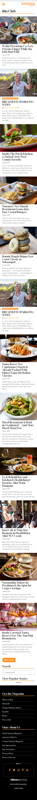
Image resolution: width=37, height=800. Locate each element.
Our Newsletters (8, 749)
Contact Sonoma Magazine (12, 741)
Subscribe (6, 703)
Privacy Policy (7, 753)
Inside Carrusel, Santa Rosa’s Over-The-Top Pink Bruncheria (17, 635)
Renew (4, 715)
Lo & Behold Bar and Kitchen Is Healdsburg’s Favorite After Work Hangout (16, 481)
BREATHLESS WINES (11, 108)
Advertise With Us (9, 737)
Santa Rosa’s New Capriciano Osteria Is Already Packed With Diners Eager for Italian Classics (16, 370)
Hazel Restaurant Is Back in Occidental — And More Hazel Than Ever (18, 425)
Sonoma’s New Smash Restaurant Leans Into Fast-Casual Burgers (15, 209)
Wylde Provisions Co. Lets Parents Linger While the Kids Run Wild (17, 49)
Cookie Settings (18, 788)
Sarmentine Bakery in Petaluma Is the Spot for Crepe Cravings (16, 585)
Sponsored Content (10, 98)
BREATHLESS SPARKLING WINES (18, 103)
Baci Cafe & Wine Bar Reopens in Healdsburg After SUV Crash (16, 533)
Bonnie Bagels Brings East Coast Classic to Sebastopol (17, 259)
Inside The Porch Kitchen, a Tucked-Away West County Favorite (17, 156)
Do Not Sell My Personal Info (18, 784)
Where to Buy (7, 699)
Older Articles (9, 660)
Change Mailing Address (11, 707)
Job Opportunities (9, 745)
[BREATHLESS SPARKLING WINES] (18, 83)
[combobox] (18, 672)
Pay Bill (5, 711)
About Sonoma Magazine (12, 733)
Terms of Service (8, 757)
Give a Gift (6, 719)
